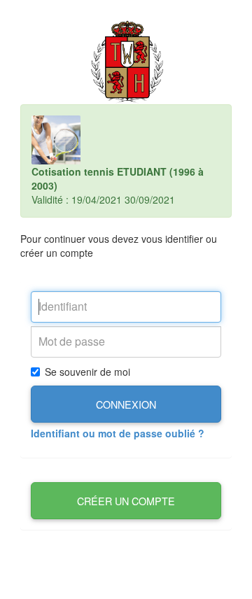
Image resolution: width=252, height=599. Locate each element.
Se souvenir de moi (87, 372)
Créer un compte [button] (126, 500)
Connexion (126, 404)
